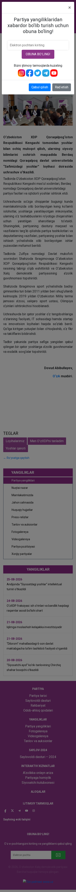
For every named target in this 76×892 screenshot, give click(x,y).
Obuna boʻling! (38, 54)
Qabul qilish (39, 87)
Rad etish (61, 87)
